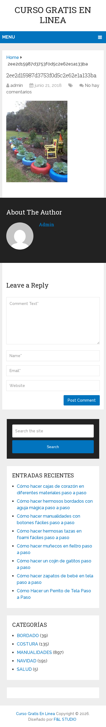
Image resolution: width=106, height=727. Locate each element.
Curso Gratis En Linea (53, 15)
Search (53, 447)
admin (16, 85)
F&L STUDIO (65, 719)
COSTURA (27, 644)
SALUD (24, 669)
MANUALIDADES (34, 652)
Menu (8, 37)
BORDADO (28, 635)
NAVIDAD (26, 660)
